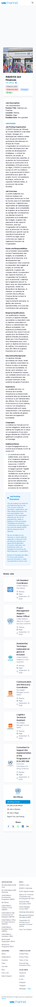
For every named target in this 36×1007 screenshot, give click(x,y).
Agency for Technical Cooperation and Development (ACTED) (26, 896)
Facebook (22, 973)
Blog (3, 969)
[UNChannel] (10, 3)
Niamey (25, 89)
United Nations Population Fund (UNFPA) (7, 929)
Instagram (22, 982)
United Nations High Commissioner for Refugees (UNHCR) (8, 915)
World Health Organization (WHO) (8, 940)
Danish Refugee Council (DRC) (24, 908)
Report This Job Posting (15, 816)
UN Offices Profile (13, 802)
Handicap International (26, 912)
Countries (5, 960)
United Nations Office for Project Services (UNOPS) (9, 922)
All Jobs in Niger (13, 813)
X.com (21, 979)
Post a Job (5, 973)
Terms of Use (23, 960)
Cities (3, 963)
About (4, 954)
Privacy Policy (23, 957)
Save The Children (25, 929)
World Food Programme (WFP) (8, 945)
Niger (10, 92)
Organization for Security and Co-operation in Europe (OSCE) (25, 923)
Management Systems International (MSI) (26, 916)
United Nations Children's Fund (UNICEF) (7, 907)
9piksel (4, 998)
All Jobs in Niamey (13, 809)
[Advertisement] (18, 25)
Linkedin (22, 976)
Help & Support (7, 976)
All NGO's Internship (25, 888)
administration (24, 206)
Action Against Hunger (26, 891)
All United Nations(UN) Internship (9, 891)
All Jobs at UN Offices (15, 805)
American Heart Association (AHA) (25, 903)
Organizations (6, 957)
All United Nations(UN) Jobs (9, 886)
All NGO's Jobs (24, 885)
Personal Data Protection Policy (24, 964)
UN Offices (10, 83)
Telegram (22, 985)
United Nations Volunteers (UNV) (7, 935)
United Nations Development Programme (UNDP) (8, 897)
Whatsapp (22, 989)
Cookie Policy (23, 954)
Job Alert (5, 966)
